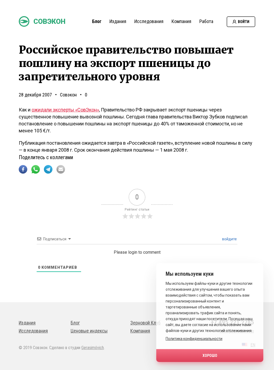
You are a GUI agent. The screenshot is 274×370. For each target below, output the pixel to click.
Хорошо (210, 355)
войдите (229, 239)
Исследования (148, 21)
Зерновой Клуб (145, 323)
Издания (117, 21)
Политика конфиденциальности (194, 339)
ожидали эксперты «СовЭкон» (65, 110)
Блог (96, 21)
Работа (206, 21)
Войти (243, 22)
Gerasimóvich (92, 347)
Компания (181, 21)
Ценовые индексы (89, 331)
